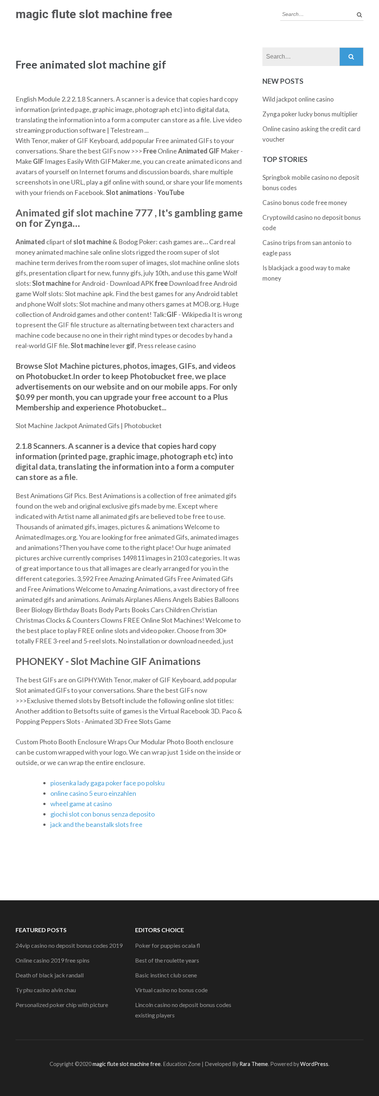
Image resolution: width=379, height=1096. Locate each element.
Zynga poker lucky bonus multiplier (310, 114)
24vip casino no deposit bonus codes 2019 (69, 945)
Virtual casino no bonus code (171, 989)
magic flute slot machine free (94, 14)
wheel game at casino (81, 803)
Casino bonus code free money (304, 202)
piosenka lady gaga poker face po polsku (107, 783)
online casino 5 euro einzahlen (93, 793)
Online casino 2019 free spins (53, 960)
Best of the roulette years (167, 960)
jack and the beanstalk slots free (96, 824)
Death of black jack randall (50, 975)
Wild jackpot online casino (298, 99)
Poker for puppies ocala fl (167, 945)
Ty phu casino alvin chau (46, 989)
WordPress (314, 1064)
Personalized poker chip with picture (62, 1004)
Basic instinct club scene (166, 975)
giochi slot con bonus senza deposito (102, 814)
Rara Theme (253, 1064)
